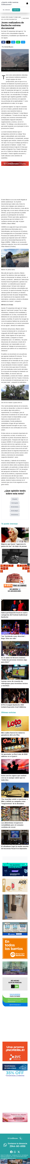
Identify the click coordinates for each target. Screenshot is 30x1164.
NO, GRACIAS (6, 9)
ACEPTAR (16, 9)
